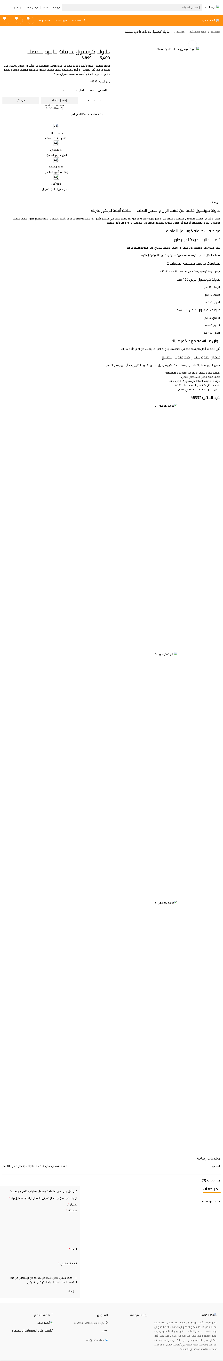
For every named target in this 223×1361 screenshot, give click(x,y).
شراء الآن (21, 100)
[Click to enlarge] (192, 45)
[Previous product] (12, 42)
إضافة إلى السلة (59, 100)
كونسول (179, 31)
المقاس (102, 90)
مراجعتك (71, 1210)
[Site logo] (211, 7)
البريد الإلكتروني (67, 1263)
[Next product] (4, 42)
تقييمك (72, 1204)
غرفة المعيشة (197, 31)
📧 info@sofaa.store (97, 1340)
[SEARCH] (65, 7)
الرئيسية (215, 31)
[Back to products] (8, 42)
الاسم (73, 1249)
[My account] (5, 7)
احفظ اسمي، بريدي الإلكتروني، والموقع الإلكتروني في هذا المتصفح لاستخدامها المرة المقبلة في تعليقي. (43, 1280)
